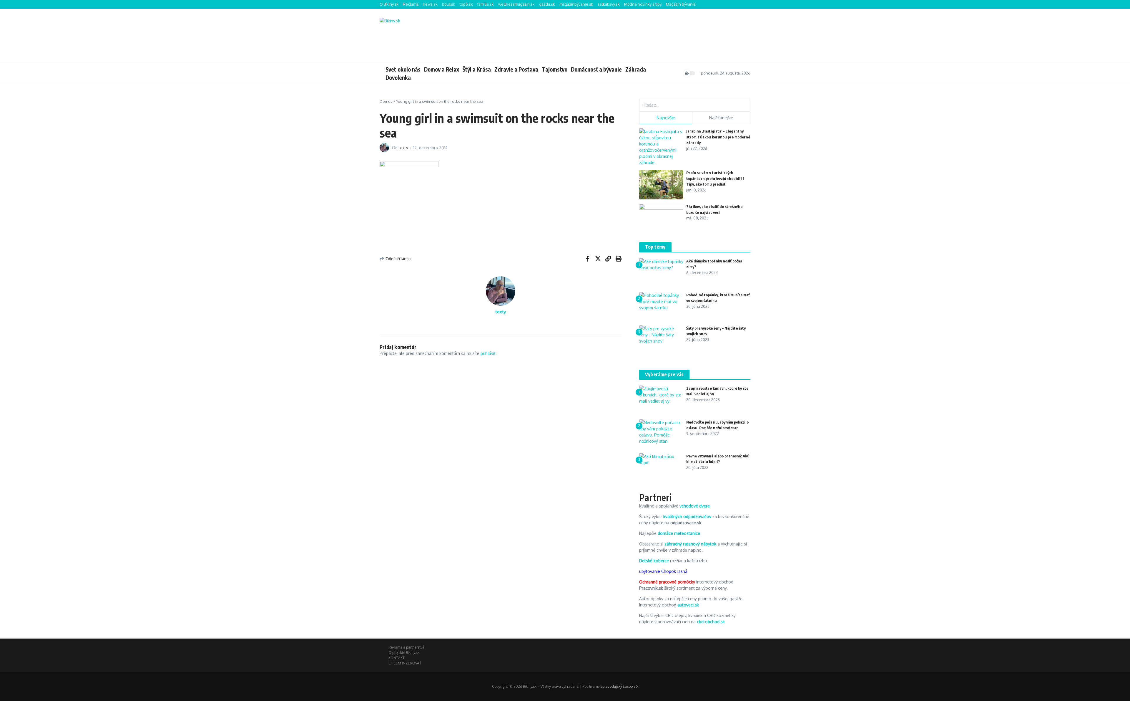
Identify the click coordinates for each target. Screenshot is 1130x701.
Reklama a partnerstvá (406, 647)
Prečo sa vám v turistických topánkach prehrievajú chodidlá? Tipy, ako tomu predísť (715, 178)
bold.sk (448, 4)
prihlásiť (488, 353)
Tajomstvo (554, 69)
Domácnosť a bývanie (596, 69)
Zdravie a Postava (516, 69)
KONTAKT (396, 658)
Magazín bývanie (681, 4)
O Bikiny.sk (389, 4)
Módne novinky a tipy (643, 4)
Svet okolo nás (403, 69)
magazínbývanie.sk (576, 4)
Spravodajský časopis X (619, 686)
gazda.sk (547, 4)
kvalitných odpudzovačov (687, 516)
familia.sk (485, 4)
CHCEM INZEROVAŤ (404, 663)
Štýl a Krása (477, 69)
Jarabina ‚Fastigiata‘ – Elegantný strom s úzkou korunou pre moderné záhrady (718, 137)
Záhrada (635, 69)
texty (403, 147)
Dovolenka (398, 77)
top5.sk (466, 4)
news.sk (430, 4)
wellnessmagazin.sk (516, 4)
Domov (386, 101)
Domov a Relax (441, 69)
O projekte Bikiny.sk (403, 652)
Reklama (410, 4)
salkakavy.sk (609, 4)
